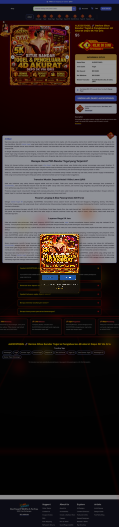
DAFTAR (68, 277)
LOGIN (50, 277)
